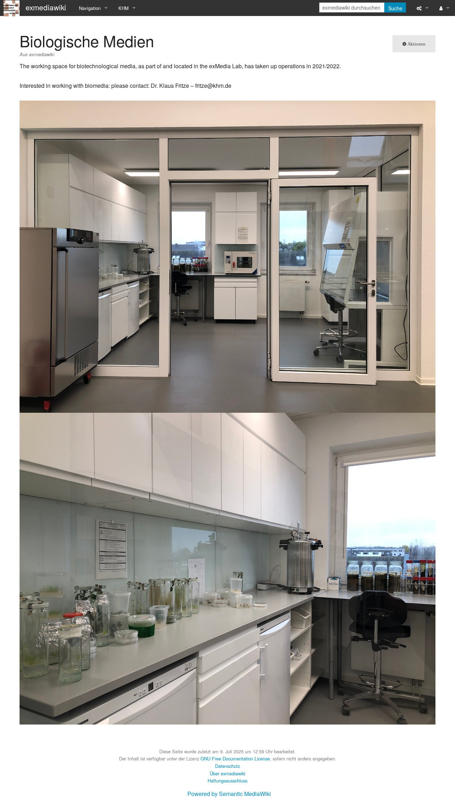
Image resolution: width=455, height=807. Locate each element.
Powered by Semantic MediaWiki (229, 794)
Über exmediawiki (227, 773)
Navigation (90, 8)
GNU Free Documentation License (235, 758)
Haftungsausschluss (227, 780)
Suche (395, 8)
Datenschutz (227, 766)
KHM (123, 8)
